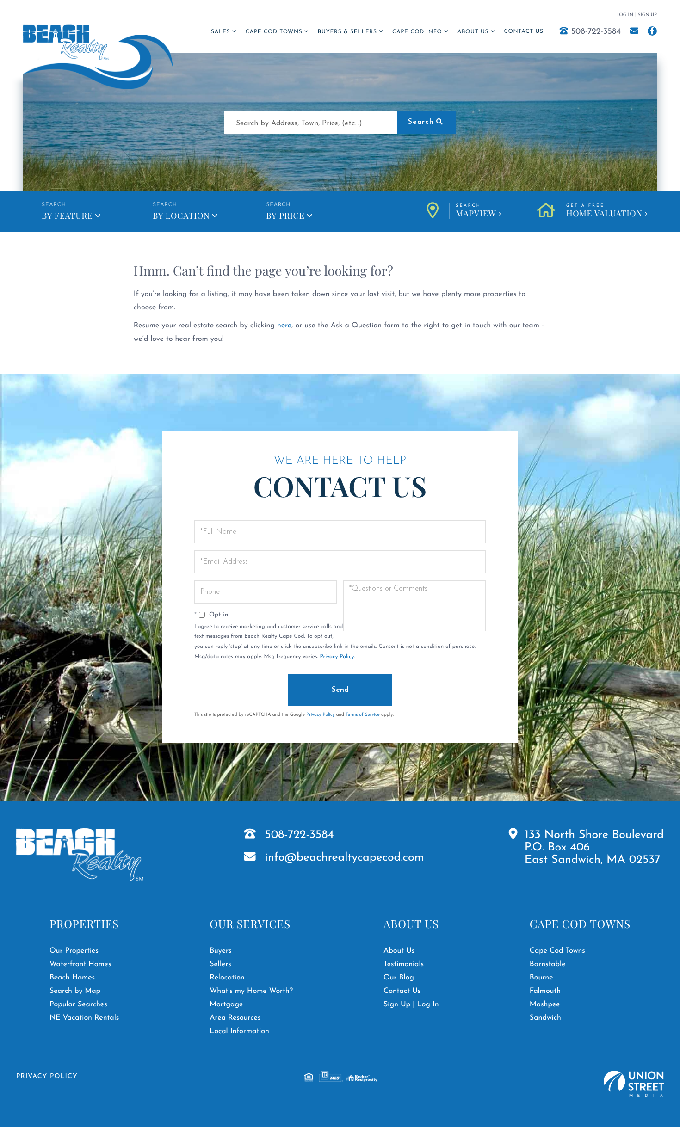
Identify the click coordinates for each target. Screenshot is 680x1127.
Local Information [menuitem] (239, 1031)
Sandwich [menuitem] (545, 1018)
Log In (624, 15)
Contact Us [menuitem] (523, 31)
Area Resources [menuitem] (235, 1018)
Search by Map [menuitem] (74, 991)
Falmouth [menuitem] (545, 991)
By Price (285, 215)
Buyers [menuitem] (220, 951)
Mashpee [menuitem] (545, 1004)
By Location (181, 215)
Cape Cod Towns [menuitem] (274, 32)
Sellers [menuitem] (220, 964)
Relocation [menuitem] (227, 977)
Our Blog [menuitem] (398, 977)
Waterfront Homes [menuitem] (80, 964)
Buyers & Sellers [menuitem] (347, 32)
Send (340, 690)
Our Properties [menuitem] (74, 951)
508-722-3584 (596, 32)
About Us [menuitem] (472, 32)
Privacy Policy (337, 656)
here (284, 325)
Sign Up (647, 15)
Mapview (476, 211)
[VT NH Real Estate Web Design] (634, 1084)
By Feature (67, 215)
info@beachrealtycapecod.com (344, 858)
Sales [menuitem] (220, 32)
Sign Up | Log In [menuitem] (411, 1004)
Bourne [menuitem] (541, 977)
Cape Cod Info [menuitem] (417, 32)
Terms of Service (363, 714)
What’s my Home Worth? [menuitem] (251, 991)
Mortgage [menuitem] (226, 1004)
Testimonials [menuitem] (403, 964)
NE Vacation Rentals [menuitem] (84, 1018)
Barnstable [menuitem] (548, 964)
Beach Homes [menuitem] (72, 977)
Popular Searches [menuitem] (78, 1004)
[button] (426, 122)
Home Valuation (604, 211)
